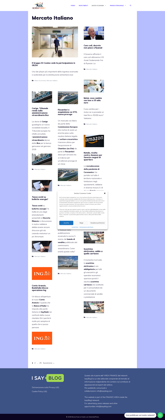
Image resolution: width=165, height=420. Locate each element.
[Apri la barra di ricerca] (130, 5)
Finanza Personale (117, 5)
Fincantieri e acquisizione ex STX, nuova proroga (67, 112)
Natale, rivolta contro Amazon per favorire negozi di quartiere (93, 156)
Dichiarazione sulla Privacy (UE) (45, 387)
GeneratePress (94, 417)
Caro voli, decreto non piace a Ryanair (93, 46)
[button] (105, 193)
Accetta (66, 223)
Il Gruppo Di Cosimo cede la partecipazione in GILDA (53, 64)
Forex (73, 5)
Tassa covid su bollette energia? (40, 198)
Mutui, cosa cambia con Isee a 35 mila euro (93, 100)
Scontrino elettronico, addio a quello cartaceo (93, 251)
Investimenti (83, 5)
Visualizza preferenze (97, 223)
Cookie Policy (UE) (39, 391)
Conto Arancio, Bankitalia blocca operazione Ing (40, 287)
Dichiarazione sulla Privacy (86, 227)
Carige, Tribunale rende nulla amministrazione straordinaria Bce (40, 111)
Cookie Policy (75, 227)
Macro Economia (98, 5)
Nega (81, 223)
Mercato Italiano (51, 80)
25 (40, 363)
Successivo (49, 363)
